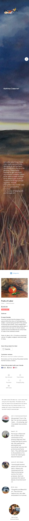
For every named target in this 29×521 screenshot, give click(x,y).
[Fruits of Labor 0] (14, 288)
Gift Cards (9, 387)
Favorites (8, 382)
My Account (8, 377)
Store (2, 303)
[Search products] (26, 59)
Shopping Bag (20, 382)
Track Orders (20, 377)
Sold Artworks (10, 303)
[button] (6, 349)
